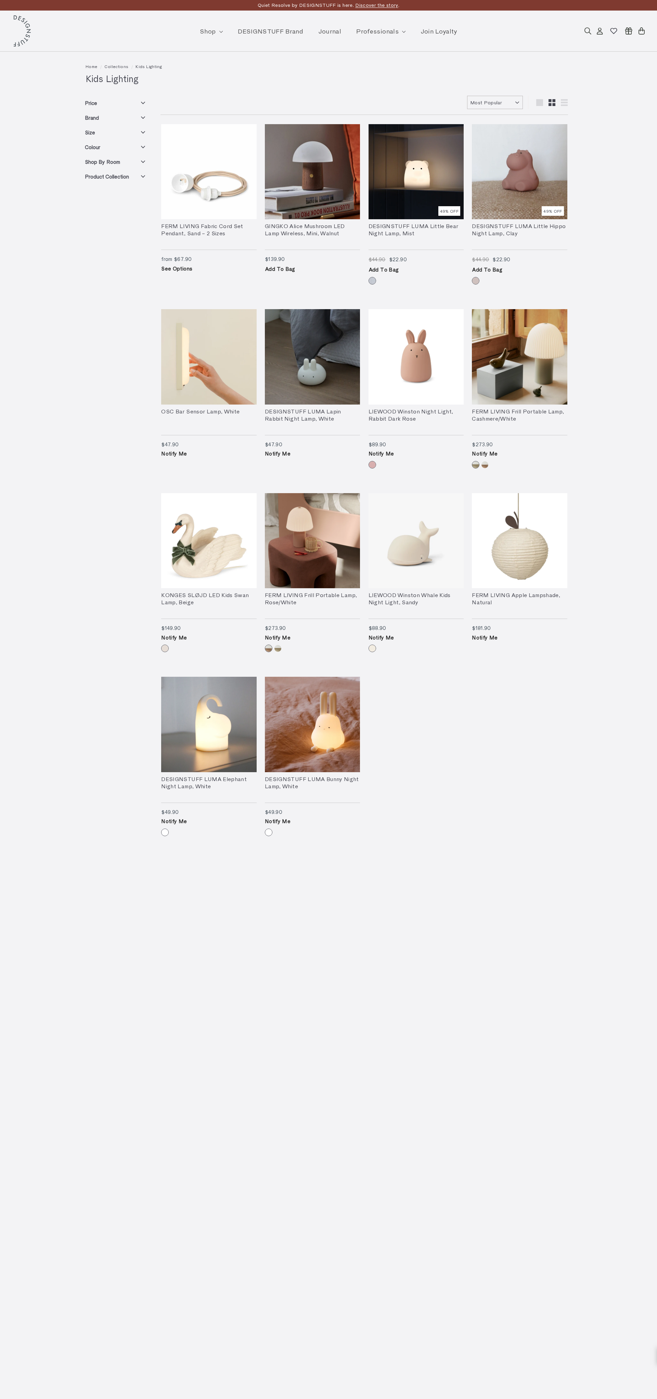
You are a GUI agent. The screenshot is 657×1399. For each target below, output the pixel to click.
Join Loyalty (439, 31)
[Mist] (372, 281)
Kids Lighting (149, 66)
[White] (165, 832)
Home (91, 66)
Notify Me (174, 453)
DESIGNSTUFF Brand (270, 31)
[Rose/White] (485, 464)
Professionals (378, 31)
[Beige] (165, 648)
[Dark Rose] (372, 464)
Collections (116, 66)
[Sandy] (372, 648)
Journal (330, 31)
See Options (176, 268)
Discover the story (376, 5)
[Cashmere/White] (475, 464)
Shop (209, 31)
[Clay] (475, 281)
